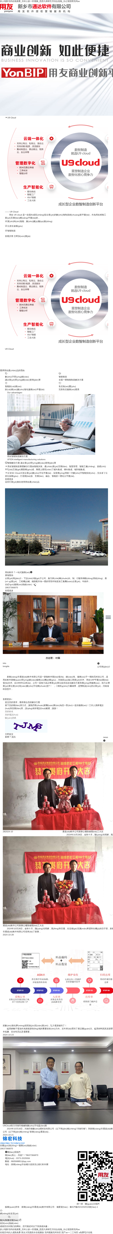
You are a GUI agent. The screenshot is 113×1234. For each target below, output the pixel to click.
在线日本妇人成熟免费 (10, 1232)
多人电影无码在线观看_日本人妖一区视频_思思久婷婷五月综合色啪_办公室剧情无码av (40, 1)
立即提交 (9, 734)
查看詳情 (9, 236)
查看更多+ (7, 699)
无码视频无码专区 (52, 1232)
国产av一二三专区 (70, 1232)
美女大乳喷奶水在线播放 (32, 1232)
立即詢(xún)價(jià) (22, 236)
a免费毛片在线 (85, 1232)
